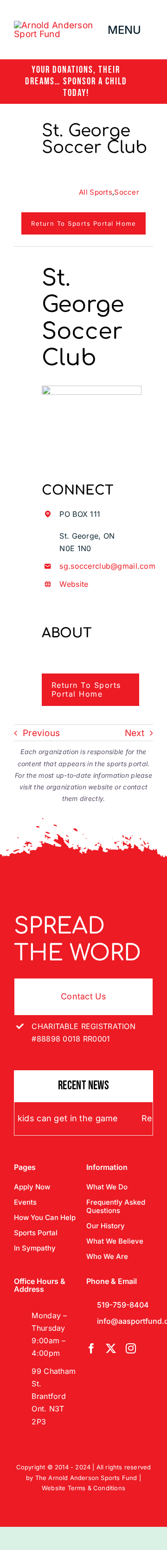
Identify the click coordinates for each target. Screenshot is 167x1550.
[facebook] (91, 1348)
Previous (41, 733)
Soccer (126, 192)
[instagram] (131, 1348)
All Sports (95, 192)
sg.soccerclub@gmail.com (107, 566)
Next (134, 733)
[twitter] (111, 1348)
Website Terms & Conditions (83, 1488)
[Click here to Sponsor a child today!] (83, 81)
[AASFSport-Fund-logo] (60, 25)
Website (73, 584)
